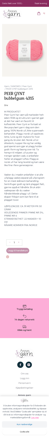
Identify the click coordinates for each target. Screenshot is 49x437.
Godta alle (24, 432)
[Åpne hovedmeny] (44, 14)
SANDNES (16, 86)
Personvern (24, 383)
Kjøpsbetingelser (24, 388)
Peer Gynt (27, 86)
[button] (24, 50)
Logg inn (24, 378)
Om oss (24, 373)
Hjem (6, 86)
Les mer (35, 417)
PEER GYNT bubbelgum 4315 (19, 89)
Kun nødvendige (24, 424)
